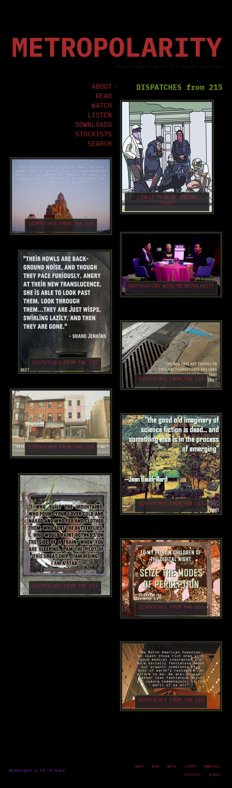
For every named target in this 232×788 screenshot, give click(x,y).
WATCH (102, 105)
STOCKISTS (93, 134)
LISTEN (99, 115)
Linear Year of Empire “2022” (167, 200)
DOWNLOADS (93, 125)
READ (104, 96)
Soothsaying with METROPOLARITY (171, 286)
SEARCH (99, 144)
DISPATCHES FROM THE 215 (61, 224)
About (102, 86)
